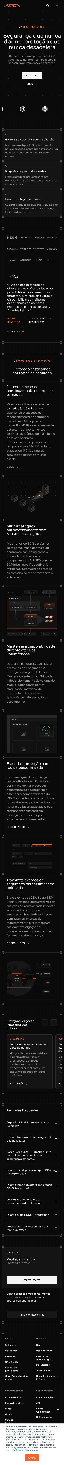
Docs (10, 466)
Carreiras (10, 1356)
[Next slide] (53, 1022)
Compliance (11, 1362)
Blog (38, 1345)
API (38, 1403)
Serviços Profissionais (12, 1421)
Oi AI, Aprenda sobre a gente (16, 1377)
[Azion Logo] (12, 5)
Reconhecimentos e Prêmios (47, 1377)
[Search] (47, 5)
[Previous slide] (44, 1022)
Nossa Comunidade (43, 1410)
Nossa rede (11, 1350)
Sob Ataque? (43, 1370)
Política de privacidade (11, 1369)
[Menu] (57, 5)
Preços (9, 1408)
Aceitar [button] (32, 1458)
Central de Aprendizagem (44, 1358)
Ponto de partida (14, 1403)
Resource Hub (44, 1350)
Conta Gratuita (13, 1397)
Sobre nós (10, 1345)
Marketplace (43, 1364)
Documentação (44, 1397)
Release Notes (44, 1417)
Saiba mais (16, 827)
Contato (9, 1414)
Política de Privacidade (25, 1450)
